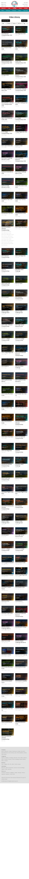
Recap (21, 759)
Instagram (12, 772)
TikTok (23, 772)
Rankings (8, 10)
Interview (15, 757)
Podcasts (14, 10)
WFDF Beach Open (7, 243)
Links (19, 757)
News (2, 10)
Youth (20, 8)
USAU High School (4, 121)
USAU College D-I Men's (5, 174)
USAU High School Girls (19, 588)
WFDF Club (3, 64)
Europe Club (3, 298)
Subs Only (25, 10)
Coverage (11, 757)
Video (2, 760)
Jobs (15, 752)
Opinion (24, 757)
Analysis (7, 757)
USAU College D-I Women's (6, 161)
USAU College (17, 121)
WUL (13, 764)
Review (24, 759)
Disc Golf (4, 6)
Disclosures (15, 751)
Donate (19, 751)
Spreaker (7, 774)
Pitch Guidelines (20, 752)
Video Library (14, 17)
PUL (10, 764)
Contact (10, 751)
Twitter (16, 772)
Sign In (25, 2)
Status (25, 752)
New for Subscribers (9, 767)
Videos (19, 10)
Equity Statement (4, 752)
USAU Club (3, 36)
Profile (13, 759)
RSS (14, 774)
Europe (26, 8)
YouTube (3, 772)
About (2, 751)
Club (9, 8)
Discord (4, 4)
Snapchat (3, 774)
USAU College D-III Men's (19, 656)
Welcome (3, 767)
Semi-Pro (3, 8)
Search (25, 6)
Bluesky (19, 772)
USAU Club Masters (18, 78)
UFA (8, 764)
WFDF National (18, 92)
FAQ (6, 769)
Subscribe (25, 4)
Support (3, 769)
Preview (9, 759)
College (14, 8)
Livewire (6, 760)
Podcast (6, 759)
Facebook (7, 772)
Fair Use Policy (11, 752)
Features (3, 757)
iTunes (11, 774)
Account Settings (21, 767)
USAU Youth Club (18, 64)
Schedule (4, 2)
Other (2, 759)
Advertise (6, 751)
